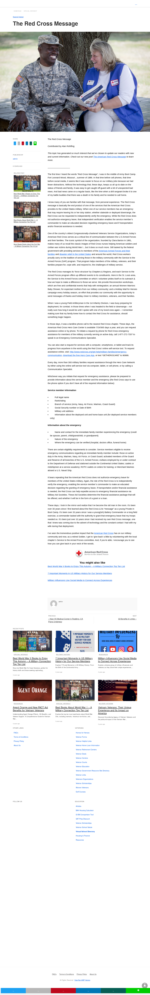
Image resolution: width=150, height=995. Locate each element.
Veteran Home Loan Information (88, 745)
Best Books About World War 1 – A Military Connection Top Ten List (26, 221)
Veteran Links (81, 775)
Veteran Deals (81, 754)
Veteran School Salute (84, 827)
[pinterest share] (23, 143)
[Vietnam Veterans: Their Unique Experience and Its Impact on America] (117, 690)
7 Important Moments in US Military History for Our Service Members (80, 573)
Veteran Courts (81, 762)
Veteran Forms (81, 737)
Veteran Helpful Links (84, 741)
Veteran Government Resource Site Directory (92, 770)
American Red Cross (103, 533)
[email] (38, 990)
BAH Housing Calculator (85, 810)
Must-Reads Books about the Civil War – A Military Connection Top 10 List (27, 245)
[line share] (35, 143)
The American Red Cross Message (109, 157)
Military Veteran (106, 703)
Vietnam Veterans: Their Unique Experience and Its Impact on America (114, 710)
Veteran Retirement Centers (86, 749)
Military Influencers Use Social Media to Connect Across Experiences (80, 580)
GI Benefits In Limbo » (127, 618)
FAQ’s (16, 732)
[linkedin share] (27, 143)
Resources (103, 654)
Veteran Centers (82, 758)
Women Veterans (82, 787)
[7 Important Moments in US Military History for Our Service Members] (74, 641)
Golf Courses (81, 792)
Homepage (17, 11)
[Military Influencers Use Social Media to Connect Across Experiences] (117, 641)
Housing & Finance (83, 835)
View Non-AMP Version (82, 980)
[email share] (19, 143)
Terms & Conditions (21, 737)
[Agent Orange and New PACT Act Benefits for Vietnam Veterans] (32, 690)
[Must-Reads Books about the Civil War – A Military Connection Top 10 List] (27, 234)
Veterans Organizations (84, 779)
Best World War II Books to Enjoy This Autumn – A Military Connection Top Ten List (86, 566)
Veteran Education (82, 766)
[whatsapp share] (31, 143)
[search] (136, 3)
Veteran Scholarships (84, 783)
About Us (17, 745)
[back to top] (145, 986)
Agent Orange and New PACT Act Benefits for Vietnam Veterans (30, 709)
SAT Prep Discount (83, 819)
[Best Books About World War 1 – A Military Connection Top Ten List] (27, 210)
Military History (63, 654)
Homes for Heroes (82, 732)
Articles (78, 806)
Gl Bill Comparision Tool (85, 814)
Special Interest (30, 11)
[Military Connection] (75, 3)
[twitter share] (15, 143)
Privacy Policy (19, 741)
